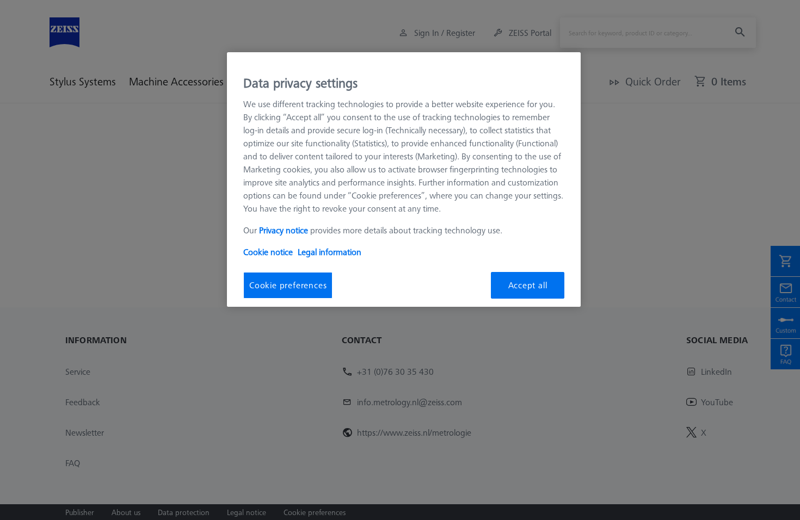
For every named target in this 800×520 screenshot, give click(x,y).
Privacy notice (283, 230)
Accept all (527, 285)
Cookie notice (268, 252)
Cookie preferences (288, 285)
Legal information (329, 252)
